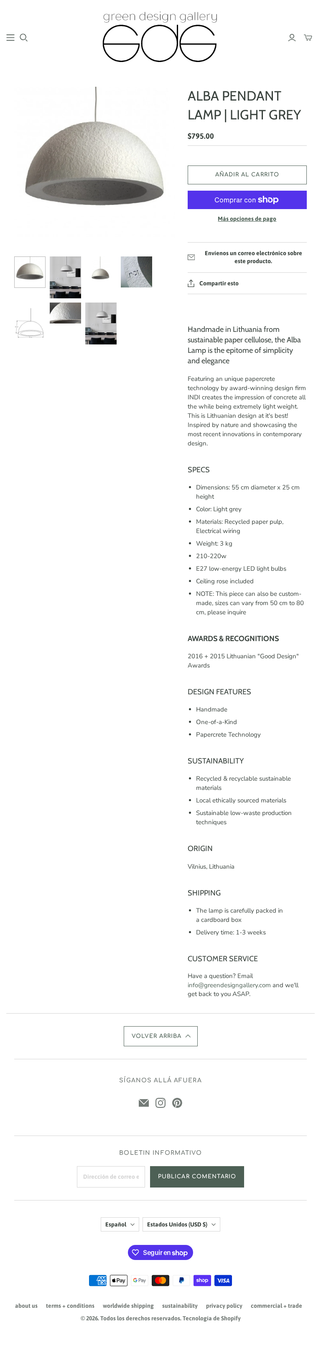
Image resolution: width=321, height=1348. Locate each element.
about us (26, 1305)
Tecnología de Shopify (212, 1318)
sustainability (180, 1305)
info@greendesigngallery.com (229, 985)
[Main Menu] (10, 38)
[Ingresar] (292, 37)
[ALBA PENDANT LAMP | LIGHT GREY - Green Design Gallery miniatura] (30, 272)
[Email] (144, 1103)
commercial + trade (276, 1305)
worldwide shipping (128, 1305)
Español (115, 1224)
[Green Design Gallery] (160, 37)
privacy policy (224, 1305)
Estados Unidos (177, 1224)
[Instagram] (160, 1103)
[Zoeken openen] (24, 38)
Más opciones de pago (247, 218)
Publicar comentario (197, 1177)
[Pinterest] (177, 1103)
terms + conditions (70, 1305)
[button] (161, 1036)
